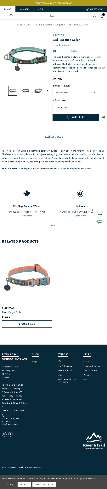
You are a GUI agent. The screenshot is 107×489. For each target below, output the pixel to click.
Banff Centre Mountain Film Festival (67, 380)
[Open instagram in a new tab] (4, 434)
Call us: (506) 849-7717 (13, 418)
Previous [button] (3, 91)
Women (24, 9)
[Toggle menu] (3, 15)
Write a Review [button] (63, 45)
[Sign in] (94, 15)
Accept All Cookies (44, 484)
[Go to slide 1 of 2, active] (52, 225)
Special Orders (90, 370)
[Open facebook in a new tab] (10, 434)
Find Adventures (65, 365)
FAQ (60, 374)
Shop (34, 361)
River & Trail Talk (65, 370)
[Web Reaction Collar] (99, 221)
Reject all (24, 484)
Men (40, 9)
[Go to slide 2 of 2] (55, 225)
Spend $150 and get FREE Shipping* (53, 3)
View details (73, 71)
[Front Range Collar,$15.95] (27, 276)
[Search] (11, 16)
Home (7, 9)
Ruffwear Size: (61, 100)
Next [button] (47, 91)
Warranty (87, 374)
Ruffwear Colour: (62, 85)
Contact (86, 361)
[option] (99, 224)
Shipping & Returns (91, 365)
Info (59, 361)
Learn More (26, 215)
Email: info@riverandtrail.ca (11, 423)
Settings (9, 484)
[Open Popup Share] (103, 117)
